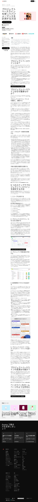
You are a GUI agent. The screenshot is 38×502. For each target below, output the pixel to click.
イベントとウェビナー (9, 483)
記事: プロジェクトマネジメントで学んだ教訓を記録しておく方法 (19, 182)
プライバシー (30, 498)
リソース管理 (7, 465)
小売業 (23, 461)
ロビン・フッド (21, 56)
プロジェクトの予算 (21, 78)
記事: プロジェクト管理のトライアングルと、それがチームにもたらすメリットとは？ (20, 129)
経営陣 (15, 476)
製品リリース (16, 460)
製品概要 (7, 451)
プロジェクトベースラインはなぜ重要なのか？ (6, 40)
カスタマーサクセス (8, 486)
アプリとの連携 (8, 461)
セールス (23, 458)
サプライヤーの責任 (16, 489)
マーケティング (24, 452)
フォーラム (7, 480)
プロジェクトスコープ (20, 71)
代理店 (23, 468)
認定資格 (7, 479)
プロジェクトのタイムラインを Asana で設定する (18, 249)
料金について (7, 455)
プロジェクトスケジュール (26, 222)
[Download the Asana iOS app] (8, 500)
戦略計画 (15, 463)
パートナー (7, 489)
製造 (23, 465)
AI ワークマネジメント (9, 462)
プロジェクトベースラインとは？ (5, 38)
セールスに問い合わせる (29, 441)
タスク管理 (15, 466)
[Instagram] (20, 498)
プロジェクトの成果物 (19, 73)
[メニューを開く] (35, 1)
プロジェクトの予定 (19, 75)
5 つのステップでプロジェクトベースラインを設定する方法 (6, 41)
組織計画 (15, 459)
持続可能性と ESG (16, 490)
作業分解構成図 (14, 213)
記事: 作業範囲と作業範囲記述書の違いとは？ (17, 203)
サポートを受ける (8, 476)
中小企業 (23, 451)
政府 (23, 462)
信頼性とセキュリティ (17, 486)
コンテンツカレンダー (17, 452)
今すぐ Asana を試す (6, 22)
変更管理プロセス (26, 290)
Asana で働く (16, 479)
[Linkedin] (19, 498)
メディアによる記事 (16, 483)
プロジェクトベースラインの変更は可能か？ (6, 43)
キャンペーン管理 (16, 451)
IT (22, 455)
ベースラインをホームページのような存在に (6, 45)
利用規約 (28, 498)
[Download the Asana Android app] (12, 500)
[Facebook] (22, 498)
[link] (4, 5)
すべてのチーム (24, 469)
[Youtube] (23, 498)
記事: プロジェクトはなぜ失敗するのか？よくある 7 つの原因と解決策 (20, 382)
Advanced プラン (8, 458)
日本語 (14, 498)
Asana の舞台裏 (16, 480)
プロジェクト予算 (23, 255)
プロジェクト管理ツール (15, 229)
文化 (14, 482)
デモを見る (5, 50)
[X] (18, 498)
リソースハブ (7, 482)
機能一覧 (7, 452)
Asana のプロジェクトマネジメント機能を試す (18, 86)
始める (3, 441)
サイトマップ (7, 490)
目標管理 (15, 455)
